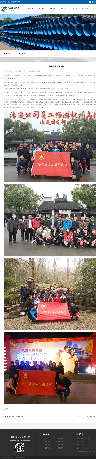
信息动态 (85, 8)
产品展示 (52, 8)
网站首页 (31, 8)
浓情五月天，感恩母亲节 (15, 416)
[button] (93, 32)
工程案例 (74, 8)
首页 (45, 438)
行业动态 (22, 53)
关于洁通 (41, 8)
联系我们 (59, 448)
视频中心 (46, 448)
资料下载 (63, 8)
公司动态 (7, 53)
